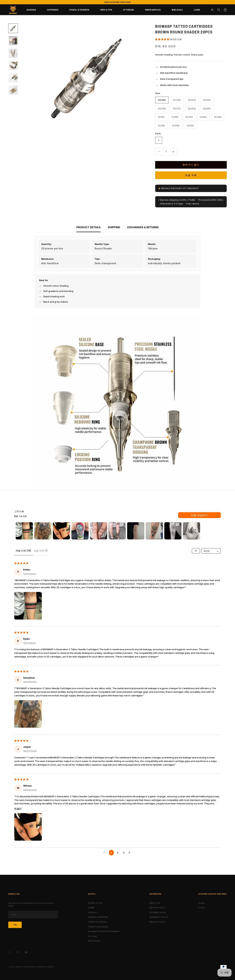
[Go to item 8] (154, 530)
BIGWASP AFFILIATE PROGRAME (103, 931)
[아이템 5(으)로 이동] (13, 78)
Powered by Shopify (46, 967)
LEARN (197, 10)
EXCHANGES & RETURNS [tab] (143, 227)
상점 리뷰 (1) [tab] (41, 550)
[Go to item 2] (42, 530)
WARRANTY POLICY (158, 917)
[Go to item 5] (98, 530)
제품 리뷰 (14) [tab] (23, 550)
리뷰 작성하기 (199, 515)
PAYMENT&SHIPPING (98, 917)
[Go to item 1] (24, 530)
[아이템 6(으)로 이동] (13, 90)
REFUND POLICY (157, 907)
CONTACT (93, 912)
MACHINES (31, 10)
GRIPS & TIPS (106, 10)
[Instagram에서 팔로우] (18, 952)
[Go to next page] (130, 852)
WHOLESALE (177, 10)
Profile (201, 907)
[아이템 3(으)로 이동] (13, 53)
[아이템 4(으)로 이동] (13, 65)
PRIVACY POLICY (157, 922)
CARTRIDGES (52, 10)
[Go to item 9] (172, 530)
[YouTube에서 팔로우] (26, 952)
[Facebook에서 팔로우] (9, 952)
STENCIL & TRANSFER (79, 10)
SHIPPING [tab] (114, 227)
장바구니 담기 (191, 164)
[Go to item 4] (80, 530)
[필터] (196, 551)
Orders (201, 903)
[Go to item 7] (135, 530)
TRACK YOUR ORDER (98, 927)
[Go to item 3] (61, 530)
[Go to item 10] (191, 530)
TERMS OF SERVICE (97, 922)
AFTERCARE (128, 10)
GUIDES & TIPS (95, 903)
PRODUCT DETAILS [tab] (88, 227)
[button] (162, 39)
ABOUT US (154, 903)
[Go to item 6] (117, 530)
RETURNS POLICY (158, 912)
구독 (15, 925)
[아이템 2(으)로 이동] (13, 40)
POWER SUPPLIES (153, 10)
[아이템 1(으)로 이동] (13, 28)
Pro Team (92, 936)
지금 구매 (191, 175)
